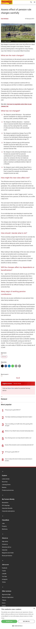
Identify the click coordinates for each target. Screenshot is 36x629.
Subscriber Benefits (7, 508)
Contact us (5, 544)
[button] (18, 626)
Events (4, 605)
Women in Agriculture (7, 597)
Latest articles (5, 479)
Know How (11, 388)
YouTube (4, 576)
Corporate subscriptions (8, 511)
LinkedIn (4, 573)
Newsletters (5, 502)
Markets (4, 487)
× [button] (34, 608)
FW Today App (6, 505)
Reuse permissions (7, 555)
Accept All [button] (9, 621)
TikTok (4, 582)
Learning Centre (6, 484)
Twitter (4, 570)
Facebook (4, 568)
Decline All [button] (26, 621)
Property (4, 526)
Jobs (3, 523)
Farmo (3, 603)
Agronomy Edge (6, 594)
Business (4, 356)
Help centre (5, 541)
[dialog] (18, 618)
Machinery (5, 529)
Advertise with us (6, 547)
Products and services (8, 490)
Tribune (4, 600)
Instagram (4, 579)
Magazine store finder (8, 552)
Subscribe (4, 550)
